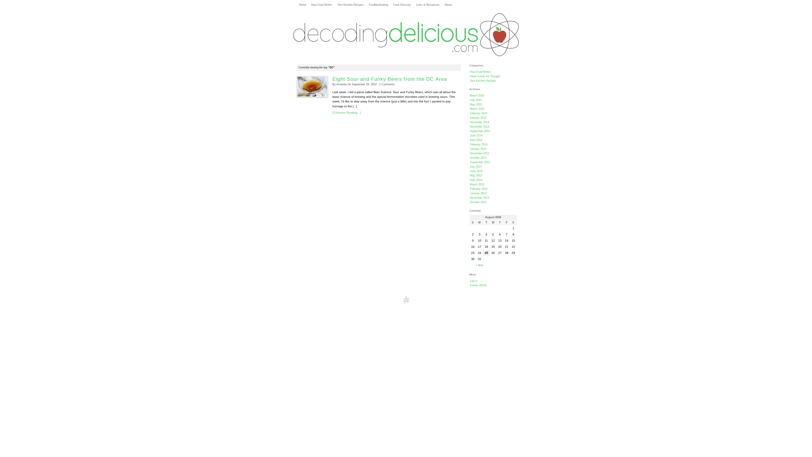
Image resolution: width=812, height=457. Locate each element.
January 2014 (478, 148)
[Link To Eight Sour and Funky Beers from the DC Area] (312, 87)
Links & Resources (427, 4)
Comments (387, 84)
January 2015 (478, 117)
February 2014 (478, 144)
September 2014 (480, 131)
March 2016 (477, 95)
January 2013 (478, 193)
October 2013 (478, 157)
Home (302, 4)
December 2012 (479, 197)
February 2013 (478, 188)
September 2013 (480, 162)
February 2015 (478, 113)
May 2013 (476, 175)
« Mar (479, 265)
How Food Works (321, 4)
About (448, 4)
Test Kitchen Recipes (350, 4)
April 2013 (476, 180)
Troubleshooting (378, 4)
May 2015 (476, 104)
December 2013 (479, 153)
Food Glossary (402, 4)
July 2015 (476, 100)
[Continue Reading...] (346, 112)
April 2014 (476, 140)
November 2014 (479, 126)
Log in (473, 280)
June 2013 (476, 171)
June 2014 (476, 135)
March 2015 (477, 108)
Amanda (341, 84)
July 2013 (476, 166)
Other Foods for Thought (485, 76)
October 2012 (478, 202)
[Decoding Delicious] (406, 34)
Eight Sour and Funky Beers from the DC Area (389, 79)
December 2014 (479, 122)
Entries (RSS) (478, 285)
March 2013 (477, 184)
